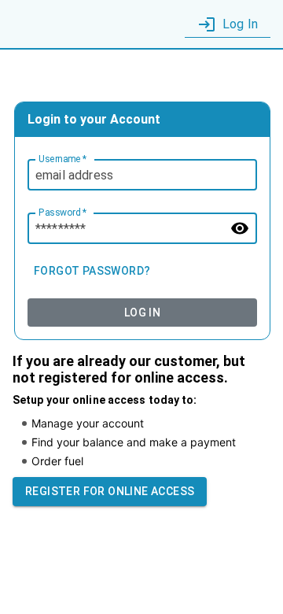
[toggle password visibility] (239, 228)
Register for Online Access (109, 491)
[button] (227, 25)
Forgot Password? (92, 270)
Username (62, 159)
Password (62, 212)
